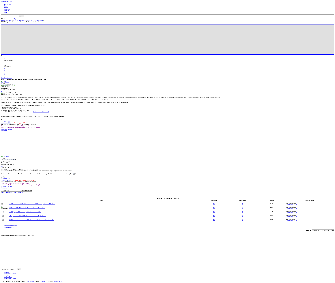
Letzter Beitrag (290, 204)
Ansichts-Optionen (6, 78)
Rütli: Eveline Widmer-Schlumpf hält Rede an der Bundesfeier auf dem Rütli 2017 (31, 220)
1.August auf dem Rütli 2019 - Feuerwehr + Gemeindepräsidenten (27, 216)
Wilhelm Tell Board (18, 20)
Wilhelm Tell (7, 4)
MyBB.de (31, 281)
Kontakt (6, 272)
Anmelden (10, 19)
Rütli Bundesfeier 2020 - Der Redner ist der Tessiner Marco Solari (27, 208)
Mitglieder (7, 9)
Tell (214, 204)
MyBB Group (58, 281)
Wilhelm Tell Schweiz (10, 273)
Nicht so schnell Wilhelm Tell (41, 112)
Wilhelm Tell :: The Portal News (34, 20)
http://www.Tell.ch (6, 121)
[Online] (6, 82)
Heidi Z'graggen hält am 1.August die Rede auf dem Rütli (25, 212)
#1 (2, 91)
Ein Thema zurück (7, 192)
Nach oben (7, 275)
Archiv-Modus (8, 277)
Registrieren (17, 19)
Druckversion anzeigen (10, 225)
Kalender (6, 10)
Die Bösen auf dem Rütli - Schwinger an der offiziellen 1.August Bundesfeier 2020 (32, 204)
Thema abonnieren (9, 227)
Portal (5, 6)
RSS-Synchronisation (10, 278)
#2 (2, 166)
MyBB (43, 281)
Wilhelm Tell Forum (6, 20)
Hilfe (5, 12)
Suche (6, 7)
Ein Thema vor (18, 192)
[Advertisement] (53, 38)
